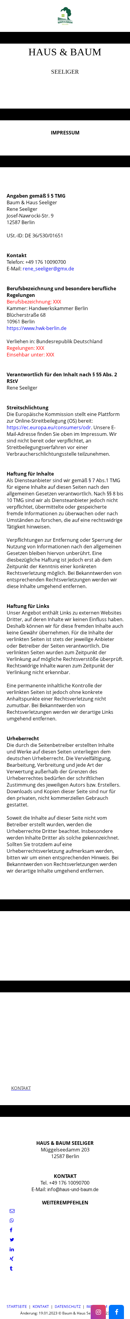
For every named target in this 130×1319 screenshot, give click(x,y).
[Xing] (12, 1259)
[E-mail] (12, 1210)
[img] (65, 15)
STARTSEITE (17, 1306)
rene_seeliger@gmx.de (48, 268)
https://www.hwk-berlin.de (37, 328)
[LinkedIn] (12, 1249)
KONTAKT (41, 1306)
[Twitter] (12, 1239)
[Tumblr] (11, 1268)
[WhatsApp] (12, 1220)
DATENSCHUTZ (68, 1306)
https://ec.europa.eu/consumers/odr (49, 427)
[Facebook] (11, 1230)
